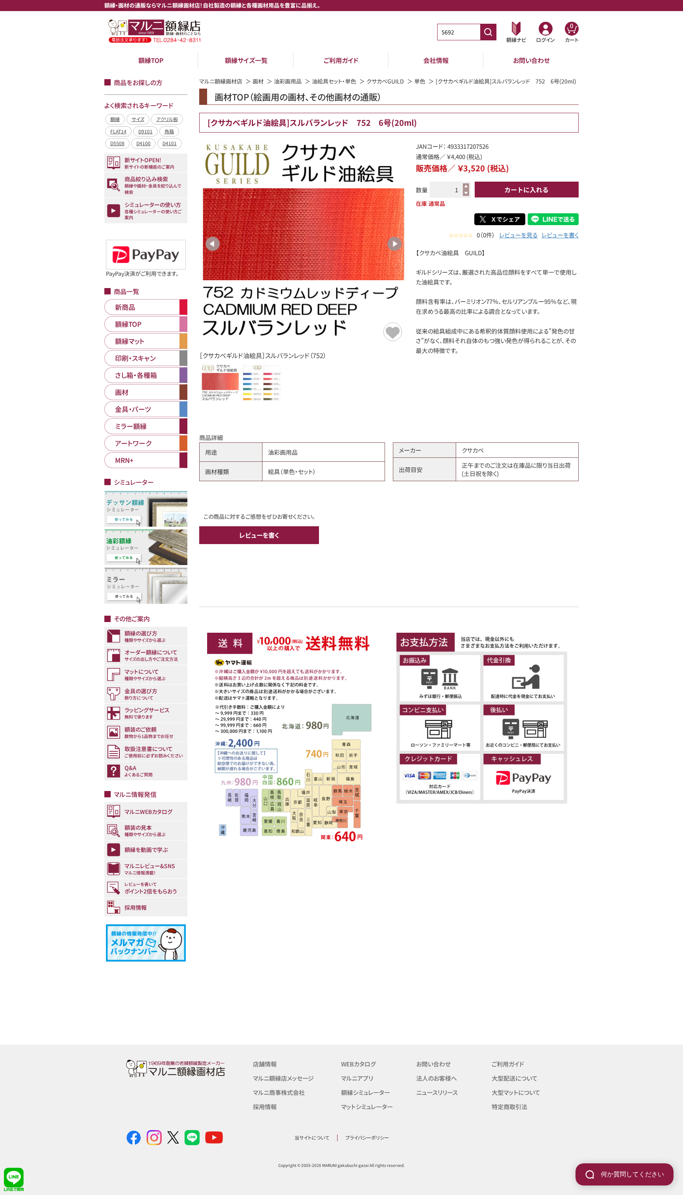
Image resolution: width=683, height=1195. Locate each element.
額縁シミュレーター (365, 1092)
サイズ (138, 119)
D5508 (117, 143)
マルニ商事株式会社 (279, 1092)
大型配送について (515, 1078)
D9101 (145, 131)
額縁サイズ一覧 (246, 60)
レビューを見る (518, 235)
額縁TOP (151, 60)
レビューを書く (560, 235)
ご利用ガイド (341, 60)
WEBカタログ (358, 1064)
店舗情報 (265, 1064)
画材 (258, 81)
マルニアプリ (357, 1078)
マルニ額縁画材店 (220, 81)
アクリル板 (167, 119)
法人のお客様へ (436, 1078)
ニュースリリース (437, 1092)
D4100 (143, 143)
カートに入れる (526, 189)
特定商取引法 (509, 1106)
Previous (213, 244)
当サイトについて (311, 1137)
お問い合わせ (531, 60)
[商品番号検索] (488, 32)
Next (394, 244)
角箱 (169, 131)
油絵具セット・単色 (334, 81)
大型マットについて (516, 1092)
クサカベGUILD (385, 81)
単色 (419, 81)
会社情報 (436, 60)
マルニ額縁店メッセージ (283, 1078)
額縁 (115, 119)
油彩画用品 (288, 81)
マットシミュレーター (367, 1106)
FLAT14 (118, 131)
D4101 (169, 143)
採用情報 (265, 1106)
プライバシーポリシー (367, 1137)
